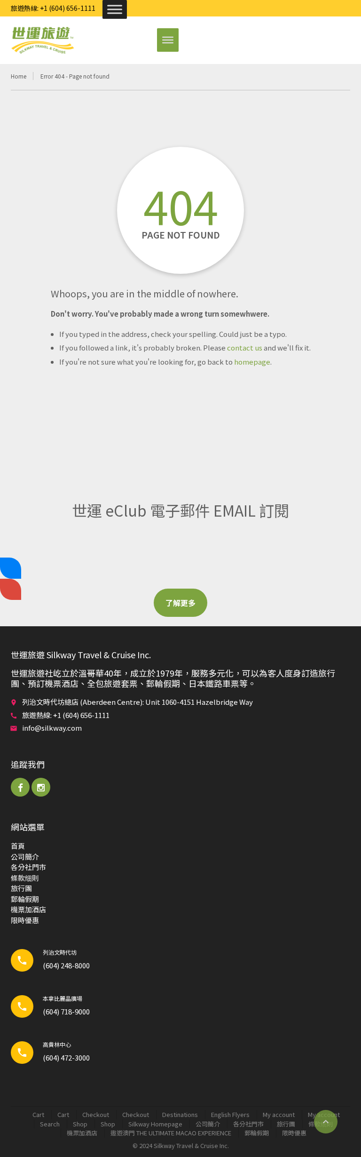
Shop (80, 1123)
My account (279, 1114)
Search (50, 1123)
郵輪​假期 (25, 899)
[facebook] (20, 787)
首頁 (18, 846)
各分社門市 (28, 867)
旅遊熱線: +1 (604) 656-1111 (53, 8)
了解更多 (180, 602)
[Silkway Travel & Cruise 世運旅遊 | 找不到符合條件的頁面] (42, 40)
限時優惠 (25, 920)
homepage (252, 362)
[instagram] (40, 787)
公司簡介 (25, 857)
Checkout (95, 1114)
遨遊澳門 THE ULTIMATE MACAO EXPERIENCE (170, 1132)
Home (18, 76)
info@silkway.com (52, 728)
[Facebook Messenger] (10, 568)
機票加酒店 (28, 909)
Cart (38, 1114)
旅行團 (21, 888)
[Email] (10, 589)
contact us (244, 347)
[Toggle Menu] (114, 9)
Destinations (180, 1114)
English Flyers (230, 1114)
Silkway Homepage (155, 1123)
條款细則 (25, 878)
